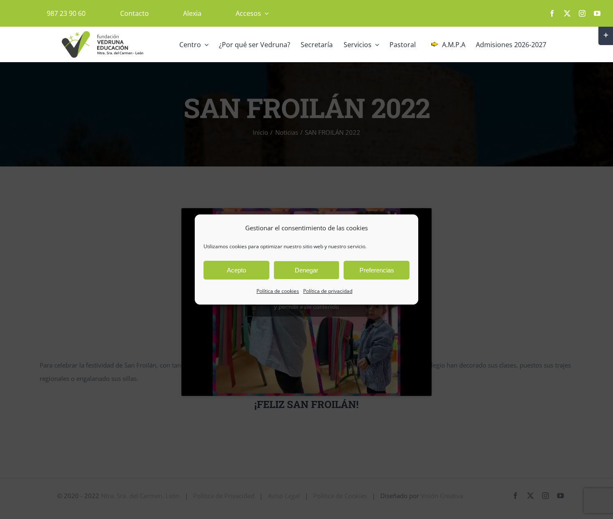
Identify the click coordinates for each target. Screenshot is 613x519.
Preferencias (376, 270)
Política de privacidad (327, 291)
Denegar (306, 270)
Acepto (236, 270)
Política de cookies (277, 291)
